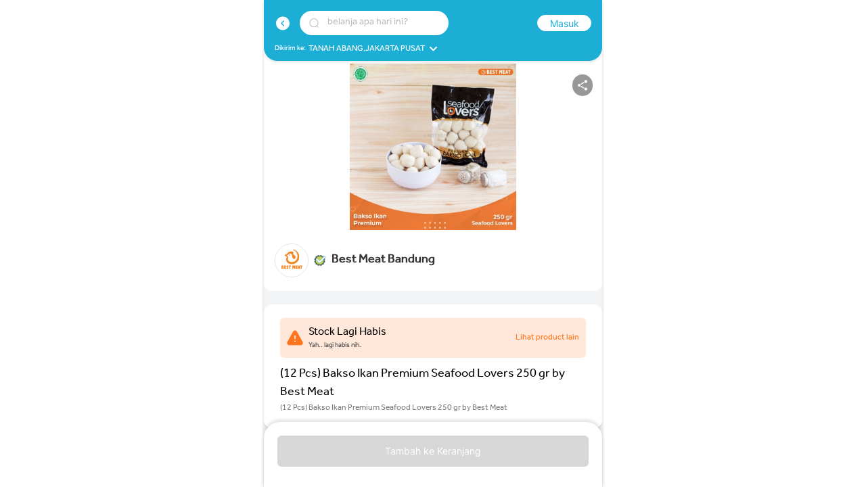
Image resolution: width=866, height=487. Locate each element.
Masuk (564, 23)
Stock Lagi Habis (347, 332)
